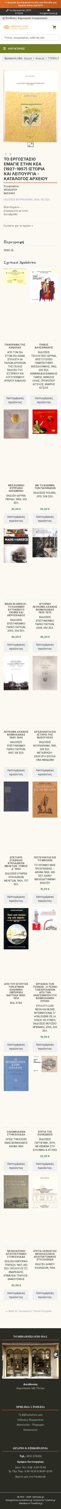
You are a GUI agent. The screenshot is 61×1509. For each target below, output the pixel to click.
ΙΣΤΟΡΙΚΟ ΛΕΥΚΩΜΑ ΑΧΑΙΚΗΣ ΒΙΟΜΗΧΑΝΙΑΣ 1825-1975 (45, 608)
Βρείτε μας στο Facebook (30, 1476)
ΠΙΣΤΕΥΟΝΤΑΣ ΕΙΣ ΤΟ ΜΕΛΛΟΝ (45, 859)
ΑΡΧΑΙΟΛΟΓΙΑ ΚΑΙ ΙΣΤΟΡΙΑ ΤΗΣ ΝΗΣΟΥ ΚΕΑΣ (45, 734)
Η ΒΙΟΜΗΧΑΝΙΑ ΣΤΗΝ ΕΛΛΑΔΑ (16, 1133)
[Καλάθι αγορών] (54, 27)
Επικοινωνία (30, 1429)
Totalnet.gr (49, 1500)
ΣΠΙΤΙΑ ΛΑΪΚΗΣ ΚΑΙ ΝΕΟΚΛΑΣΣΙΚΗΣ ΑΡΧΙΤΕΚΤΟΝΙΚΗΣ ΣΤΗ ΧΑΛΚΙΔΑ (45, 1255)
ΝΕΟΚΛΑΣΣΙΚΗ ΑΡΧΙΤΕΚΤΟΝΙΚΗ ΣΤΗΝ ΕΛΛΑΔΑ (16, 1254)
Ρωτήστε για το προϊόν (17, 225)
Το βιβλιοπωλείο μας (30, 1414)
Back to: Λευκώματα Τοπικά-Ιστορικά (30, 1311)
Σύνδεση (10, 18)
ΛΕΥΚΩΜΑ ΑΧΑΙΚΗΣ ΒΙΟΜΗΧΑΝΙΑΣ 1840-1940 (16, 734)
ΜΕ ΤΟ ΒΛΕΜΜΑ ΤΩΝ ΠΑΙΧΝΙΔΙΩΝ (45, 487)
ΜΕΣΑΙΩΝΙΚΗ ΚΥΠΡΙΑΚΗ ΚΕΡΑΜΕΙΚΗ (16, 488)
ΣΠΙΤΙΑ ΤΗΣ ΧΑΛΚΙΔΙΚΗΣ (45, 1133)
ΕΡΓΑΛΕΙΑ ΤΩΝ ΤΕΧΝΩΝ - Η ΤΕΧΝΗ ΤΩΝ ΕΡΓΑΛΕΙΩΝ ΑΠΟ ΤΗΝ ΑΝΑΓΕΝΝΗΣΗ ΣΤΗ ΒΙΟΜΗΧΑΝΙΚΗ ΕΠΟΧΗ (45, 992)
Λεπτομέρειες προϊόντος (15, 400)
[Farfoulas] (15, 27)
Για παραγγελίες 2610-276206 (20, 12)
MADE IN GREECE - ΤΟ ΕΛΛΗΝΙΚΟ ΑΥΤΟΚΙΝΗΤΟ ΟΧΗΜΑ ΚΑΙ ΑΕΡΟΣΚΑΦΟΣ (16, 609)
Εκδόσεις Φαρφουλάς (31, 1419)
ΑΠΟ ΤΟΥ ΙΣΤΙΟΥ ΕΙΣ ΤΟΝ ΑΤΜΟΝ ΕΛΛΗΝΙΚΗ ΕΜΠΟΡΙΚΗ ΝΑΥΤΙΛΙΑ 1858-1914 (16, 991)
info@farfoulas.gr (49, 13)
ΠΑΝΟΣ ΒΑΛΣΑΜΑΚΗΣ (44, 346)
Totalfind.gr (36, 1503)
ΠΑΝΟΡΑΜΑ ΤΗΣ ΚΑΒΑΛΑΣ (15, 346)
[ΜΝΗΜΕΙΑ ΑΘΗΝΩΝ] (6, 154)
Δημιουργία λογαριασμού (32, 18)
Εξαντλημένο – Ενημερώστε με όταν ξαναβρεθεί (16, 211)
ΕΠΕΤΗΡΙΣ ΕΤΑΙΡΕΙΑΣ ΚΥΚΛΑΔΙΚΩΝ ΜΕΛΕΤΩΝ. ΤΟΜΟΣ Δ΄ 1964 (16, 863)
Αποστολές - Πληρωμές (30, 1424)
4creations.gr (25, 1500)
